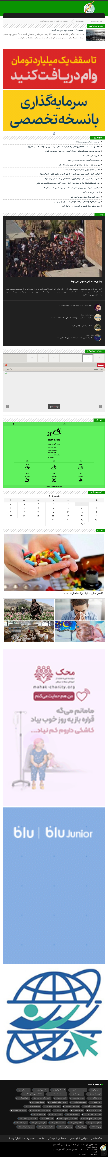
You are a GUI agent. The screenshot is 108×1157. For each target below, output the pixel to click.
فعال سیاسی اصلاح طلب (92, 1118)
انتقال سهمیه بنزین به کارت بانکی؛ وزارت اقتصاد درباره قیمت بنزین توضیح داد (72, 178)
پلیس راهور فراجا (65, 1127)
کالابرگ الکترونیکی (46, 1127)
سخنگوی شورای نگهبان (93, 1106)
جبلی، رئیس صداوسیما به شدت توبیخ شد (85, 197)
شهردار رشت (78, 1110)
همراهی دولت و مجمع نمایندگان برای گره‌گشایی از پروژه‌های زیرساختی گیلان (72, 151)
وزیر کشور (82, 1127)
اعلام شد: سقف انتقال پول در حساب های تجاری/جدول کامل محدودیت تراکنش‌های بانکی (68, 183)
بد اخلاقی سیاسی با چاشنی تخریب (81, 325)
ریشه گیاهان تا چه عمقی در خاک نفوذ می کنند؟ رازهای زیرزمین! (77, 201)
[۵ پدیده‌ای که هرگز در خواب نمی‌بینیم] (80, 631)
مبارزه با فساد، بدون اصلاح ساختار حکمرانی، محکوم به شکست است (71, 317)
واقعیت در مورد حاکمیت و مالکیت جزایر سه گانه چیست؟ (74, 337)
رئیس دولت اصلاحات (42, 1098)
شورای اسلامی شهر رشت (41, 1110)
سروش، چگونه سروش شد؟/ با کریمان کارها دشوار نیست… (74, 305)
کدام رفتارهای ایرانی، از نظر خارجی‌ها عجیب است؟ (81, 169)
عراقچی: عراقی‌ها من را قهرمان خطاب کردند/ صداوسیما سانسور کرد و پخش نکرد (71, 188)
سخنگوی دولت (38, 1102)
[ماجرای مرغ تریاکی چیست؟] (29, 631)
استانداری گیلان (41, 1090)
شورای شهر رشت (19, 1110)
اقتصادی (62, 1138)
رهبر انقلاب (96, 1102)
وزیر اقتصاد (96, 1127)
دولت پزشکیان (95, 1098)
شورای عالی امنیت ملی (92, 1114)
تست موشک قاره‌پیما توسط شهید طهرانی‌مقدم (84, 160)
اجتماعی (73, 1138)
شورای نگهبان (72, 1114)
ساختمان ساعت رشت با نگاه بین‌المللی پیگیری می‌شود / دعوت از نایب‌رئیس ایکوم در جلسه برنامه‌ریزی (64, 146)
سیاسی (84, 1138)
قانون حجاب (47, 1118)
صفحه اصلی (79, 21)
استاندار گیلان (59, 1090)
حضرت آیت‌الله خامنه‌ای (57, 1094)
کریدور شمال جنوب (26, 1127)
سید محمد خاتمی (52, 1106)
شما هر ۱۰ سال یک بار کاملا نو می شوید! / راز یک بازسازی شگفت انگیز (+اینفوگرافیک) (70, 174)
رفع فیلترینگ (23, 1098)
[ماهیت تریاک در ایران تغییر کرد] (29, 609)
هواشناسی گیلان (38, 1123)
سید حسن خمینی (72, 1106)
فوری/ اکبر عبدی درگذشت (90, 192)
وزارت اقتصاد (21, 1123)
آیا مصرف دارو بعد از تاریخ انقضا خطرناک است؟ (83, 593)
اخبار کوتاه (16, 1138)
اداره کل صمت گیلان (78, 1090)
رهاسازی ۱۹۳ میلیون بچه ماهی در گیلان (67, 30)
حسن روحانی (77, 1094)
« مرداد (82, 524)
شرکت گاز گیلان (95, 1110)
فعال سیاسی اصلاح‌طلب (68, 1118)
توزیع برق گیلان (95, 1094)
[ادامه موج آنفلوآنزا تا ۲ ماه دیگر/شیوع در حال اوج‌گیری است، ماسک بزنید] (80, 609)
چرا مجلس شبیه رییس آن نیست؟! (88, 142)
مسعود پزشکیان (94, 1123)
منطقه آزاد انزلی (76, 1123)
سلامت (41, 1138)
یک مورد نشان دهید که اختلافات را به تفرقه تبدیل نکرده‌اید (79, 165)
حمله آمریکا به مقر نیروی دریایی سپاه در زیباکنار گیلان (80, 206)
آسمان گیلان (96, 1090)
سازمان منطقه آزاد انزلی (58, 1102)
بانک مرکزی (24, 1090)
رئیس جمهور (61, 1098)
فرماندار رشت (56, 1114)
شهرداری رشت (61, 1110)
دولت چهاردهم (78, 1098)
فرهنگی (51, 1138)
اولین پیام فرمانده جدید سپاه (89, 155)
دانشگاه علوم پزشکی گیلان (33, 1094)
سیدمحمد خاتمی (33, 1106)
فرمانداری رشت (39, 1114)
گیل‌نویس (82, 1154)
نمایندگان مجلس (57, 1123)
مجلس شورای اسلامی (28, 1118)
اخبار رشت (29, 1138)
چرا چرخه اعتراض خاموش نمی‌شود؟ (86, 282)
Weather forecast (54, 486)
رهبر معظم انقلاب (79, 1102)
